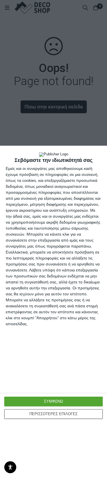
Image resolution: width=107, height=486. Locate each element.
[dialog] (53, 316)
